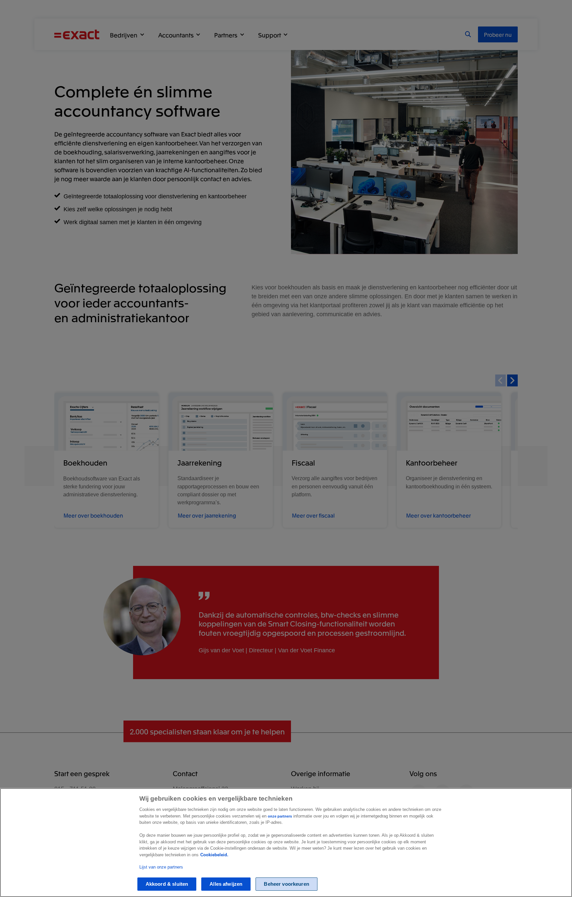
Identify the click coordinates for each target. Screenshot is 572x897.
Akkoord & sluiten (167, 884)
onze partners (280, 816)
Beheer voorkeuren (286, 884)
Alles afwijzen (226, 884)
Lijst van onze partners (161, 867)
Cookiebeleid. (214, 854)
